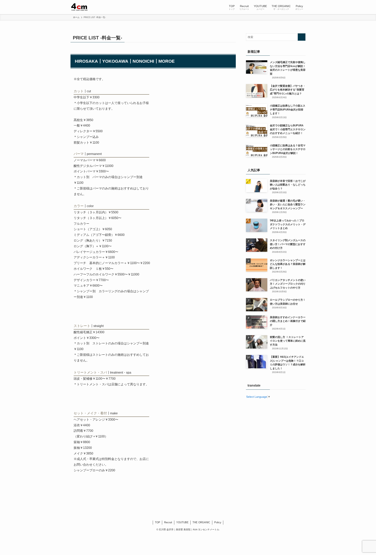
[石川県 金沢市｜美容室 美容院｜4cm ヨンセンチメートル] (79, 7)
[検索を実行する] (302, 37)
